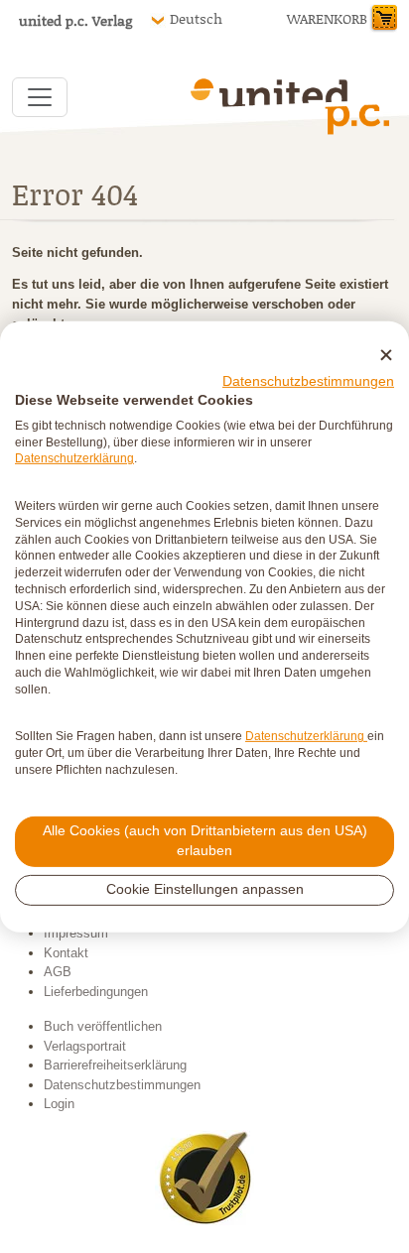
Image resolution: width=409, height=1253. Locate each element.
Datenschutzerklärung (74, 458)
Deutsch (196, 19)
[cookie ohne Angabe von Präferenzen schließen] (386, 354)
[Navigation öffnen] (40, 97)
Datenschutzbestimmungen (308, 381)
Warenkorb (327, 18)
